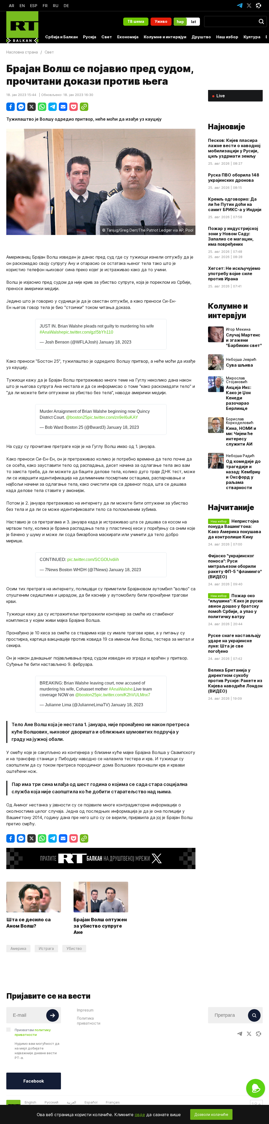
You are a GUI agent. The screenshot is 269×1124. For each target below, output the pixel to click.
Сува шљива (239, 365)
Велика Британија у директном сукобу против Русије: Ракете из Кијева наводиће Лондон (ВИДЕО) (235, 680)
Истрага (46, 948)
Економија (127, 36)
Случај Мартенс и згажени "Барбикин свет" (244, 340)
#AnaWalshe (52, 332)
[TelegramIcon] (239, 5)
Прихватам (33, 1032)
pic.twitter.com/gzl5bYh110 (88, 332)
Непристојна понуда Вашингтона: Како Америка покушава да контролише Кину (234, 528)
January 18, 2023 (115, 342)
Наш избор (227, 36)
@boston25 (76, 417)
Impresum (85, 1010)
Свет (106, 36)
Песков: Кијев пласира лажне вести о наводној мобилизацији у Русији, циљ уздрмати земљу (234, 148)
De (66, 5)
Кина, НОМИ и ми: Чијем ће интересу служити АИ (241, 436)
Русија (89, 36)
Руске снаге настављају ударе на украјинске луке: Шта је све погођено (234, 643)
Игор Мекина (238, 329)
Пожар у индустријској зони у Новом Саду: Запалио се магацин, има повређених (233, 236)
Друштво (201, 36)
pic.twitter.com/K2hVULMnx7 (123, 695)
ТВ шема (135, 21)
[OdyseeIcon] (258, 5)
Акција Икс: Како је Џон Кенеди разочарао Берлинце (238, 398)
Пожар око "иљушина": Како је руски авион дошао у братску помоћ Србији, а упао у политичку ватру (235, 606)
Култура (252, 36)
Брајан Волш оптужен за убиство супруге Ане (100, 926)
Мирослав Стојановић (236, 380)
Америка (18, 948)
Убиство (74, 948)
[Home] (22, 27)
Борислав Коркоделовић (239, 421)
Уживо (161, 21)
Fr (45, 5)
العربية (71, 1102)
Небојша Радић (240, 456)
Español (91, 1102)
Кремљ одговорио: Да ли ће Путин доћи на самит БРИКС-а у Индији (234, 204)
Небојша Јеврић (241, 359)
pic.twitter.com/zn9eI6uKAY (112, 417)
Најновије (226, 126)
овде (140, 1114)
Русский (51, 1102)
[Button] (52, 1015)
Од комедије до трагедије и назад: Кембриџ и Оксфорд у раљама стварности (243, 474)
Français (113, 1102)
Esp (33, 5)
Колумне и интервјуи (165, 36)
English (30, 1102)
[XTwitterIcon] (249, 5)
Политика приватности (88, 1020)
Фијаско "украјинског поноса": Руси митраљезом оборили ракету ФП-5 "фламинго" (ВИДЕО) (235, 566)
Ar (11, 5)
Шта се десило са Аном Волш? (28, 923)
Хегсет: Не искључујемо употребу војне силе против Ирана (234, 273)
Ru (55, 5)
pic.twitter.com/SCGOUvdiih (93, 559)
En (22, 5)
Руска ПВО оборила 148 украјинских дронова (233, 177)
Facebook (33, 1081)
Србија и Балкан (61, 36)
